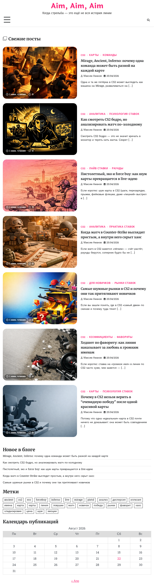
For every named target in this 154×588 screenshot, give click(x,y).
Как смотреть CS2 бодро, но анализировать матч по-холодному (42, 463)
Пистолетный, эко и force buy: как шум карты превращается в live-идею (48, 469)
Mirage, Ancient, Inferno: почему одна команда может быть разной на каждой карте (112, 66)
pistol (91, 500)
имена (8, 506)
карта (20, 506)
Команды (110, 55)
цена (29, 511)
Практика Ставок (122, 227)
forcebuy (41, 500)
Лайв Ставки (98, 168)
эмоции (52, 511)
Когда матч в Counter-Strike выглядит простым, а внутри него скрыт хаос (48, 476)
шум (40, 511)
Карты (94, 55)
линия (44, 506)
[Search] (148, 20)
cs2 (20, 500)
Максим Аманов (93, 76)
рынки (111, 506)
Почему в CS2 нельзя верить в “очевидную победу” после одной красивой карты (109, 402)
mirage (78, 500)
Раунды (117, 168)
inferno (55, 500)
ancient (8, 500)
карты (32, 506)
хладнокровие (13, 511)
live (67, 500)
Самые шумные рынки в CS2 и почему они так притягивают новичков (46, 483)
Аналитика (97, 114)
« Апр (75, 581)
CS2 (83, 55)
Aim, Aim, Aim (77, 6)
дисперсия (119, 500)
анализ (103, 500)
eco (29, 500)
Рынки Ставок (125, 283)
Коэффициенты (101, 337)
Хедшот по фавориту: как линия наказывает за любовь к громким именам (109, 347)
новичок (84, 506)
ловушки (58, 506)
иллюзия (136, 500)
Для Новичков (100, 283)
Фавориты (125, 337)
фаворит (125, 506)
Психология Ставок (124, 114)
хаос (138, 506)
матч (71, 506)
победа (98, 506)
